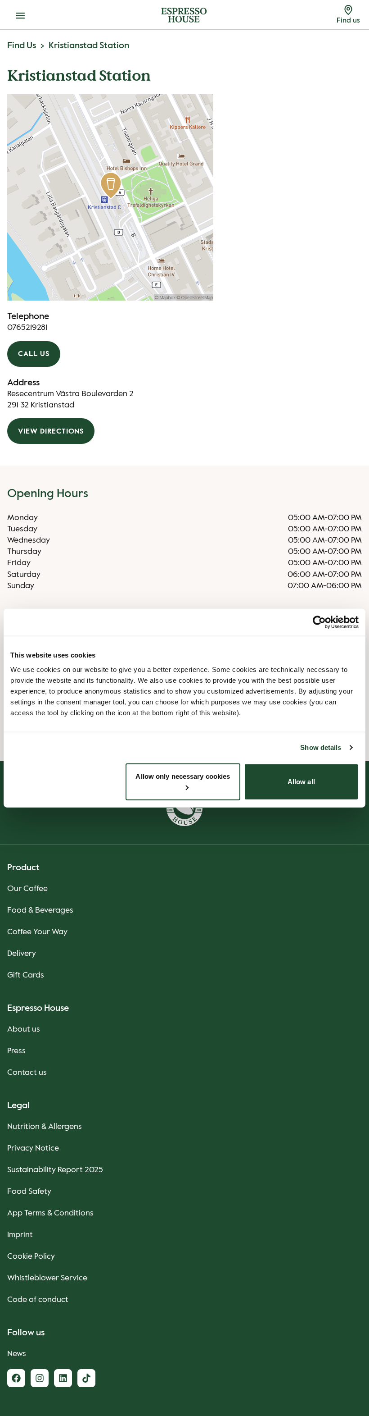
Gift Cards (25, 975)
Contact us (27, 1073)
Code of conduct (37, 1300)
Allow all (301, 781)
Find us (21, 45)
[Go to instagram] (40, 1378)
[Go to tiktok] (86, 1378)
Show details (320, 747)
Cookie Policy (31, 1256)
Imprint (20, 1235)
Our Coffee (27, 889)
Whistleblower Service (47, 1278)
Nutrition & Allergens (44, 1127)
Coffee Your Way (37, 932)
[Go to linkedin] (63, 1378)
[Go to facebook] (16, 1378)
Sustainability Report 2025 (55, 1170)
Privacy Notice (33, 1148)
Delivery (21, 954)
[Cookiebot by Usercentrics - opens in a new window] (319, 622)
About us (23, 1029)
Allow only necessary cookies (182, 776)
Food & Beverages (40, 910)
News (16, 1354)
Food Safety (29, 1192)
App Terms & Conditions (50, 1213)
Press (16, 1051)
